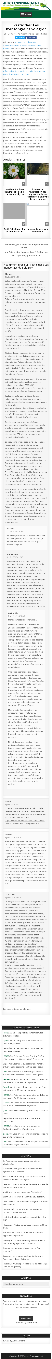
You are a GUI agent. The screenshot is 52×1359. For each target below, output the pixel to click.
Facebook (32, 38)
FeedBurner (32, 1322)
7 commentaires (27, 34)
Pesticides (42, 34)
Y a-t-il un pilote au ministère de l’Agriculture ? (22, 1192)
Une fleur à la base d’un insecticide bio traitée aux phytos (14, 192)
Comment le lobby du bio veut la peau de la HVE (24, 1196)
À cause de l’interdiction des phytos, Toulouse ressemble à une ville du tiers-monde (38, 194)
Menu (28, 14)
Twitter (21, 38)
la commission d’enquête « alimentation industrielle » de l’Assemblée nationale (22, 45)
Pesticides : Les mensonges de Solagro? (26, 27)
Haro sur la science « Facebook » (37, 230)
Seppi (5, 1048)
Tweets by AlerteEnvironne (15, 1340)
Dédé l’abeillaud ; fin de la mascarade (14, 230)
